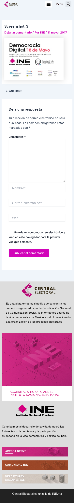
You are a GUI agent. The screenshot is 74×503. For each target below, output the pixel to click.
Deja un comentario (18, 32)
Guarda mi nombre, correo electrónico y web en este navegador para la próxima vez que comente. (37, 237)
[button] (48, 4)
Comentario (17, 136)
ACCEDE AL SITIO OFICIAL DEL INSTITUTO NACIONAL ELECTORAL (34, 393)
